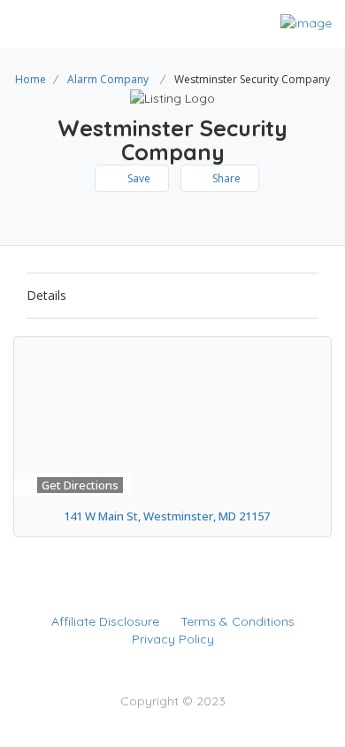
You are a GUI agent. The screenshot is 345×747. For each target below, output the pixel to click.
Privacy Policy (173, 639)
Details (46, 295)
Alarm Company (108, 79)
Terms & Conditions (237, 621)
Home (30, 79)
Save (137, 178)
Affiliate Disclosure (105, 621)
